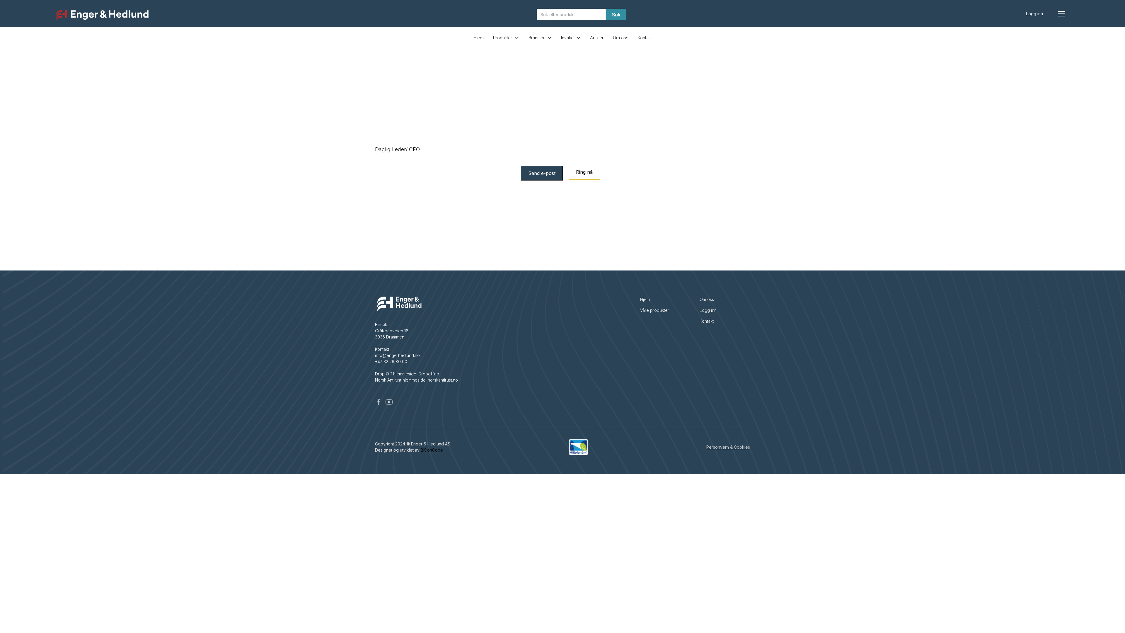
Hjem (478, 37)
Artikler (597, 37)
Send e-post (541, 173)
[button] (1062, 14)
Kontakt (645, 37)
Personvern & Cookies (728, 447)
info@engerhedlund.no (397, 355)
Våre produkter (654, 310)
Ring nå (584, 172)
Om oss (620, 37)
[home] (102, 15)
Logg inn (1034, 13)
